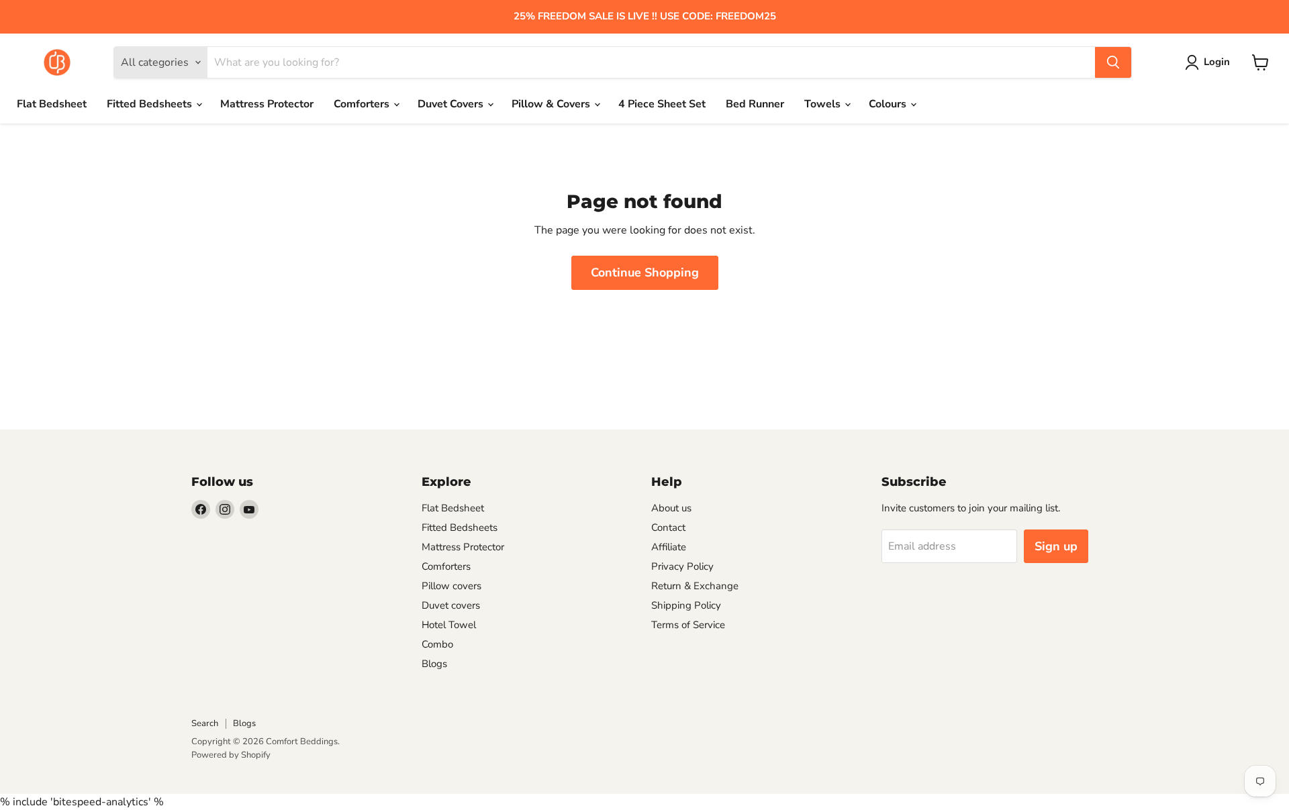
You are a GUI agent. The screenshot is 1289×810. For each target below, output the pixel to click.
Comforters (363, 104)
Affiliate (668, 547)
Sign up (1056, 546)
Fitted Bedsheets (151, 104)
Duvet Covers (452, 104)
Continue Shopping (645, 272)
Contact (668, 527)
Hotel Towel (449, 624)
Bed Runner (755, 104)
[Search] (1113, 62)
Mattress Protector (267, 104)
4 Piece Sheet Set (662, 104)
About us (671, 508)
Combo (437, 644)
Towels (823, 104)
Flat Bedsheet (52, 104)
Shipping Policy (686, 605)
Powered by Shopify (231, 755)
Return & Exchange (694, 586)
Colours (889, 104)
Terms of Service (688, 624)
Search (204, 723)
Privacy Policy (682, 566)
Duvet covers (451, 605)
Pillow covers (451, 586)
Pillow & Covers (552, 104)
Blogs (434, 663)
